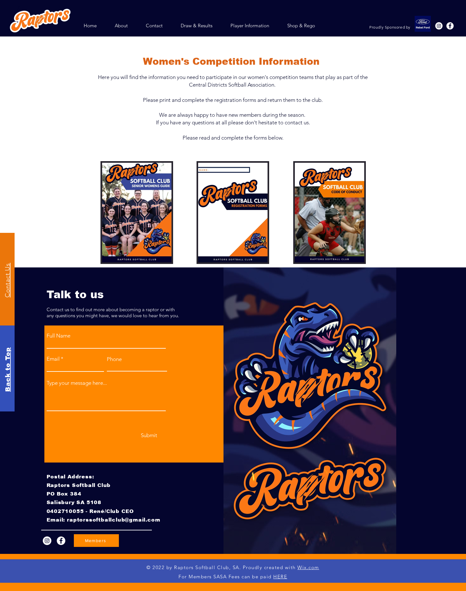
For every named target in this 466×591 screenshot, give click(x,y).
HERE (280, 577)
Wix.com (308, 567)
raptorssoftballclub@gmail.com (113, 519)
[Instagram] (47, 540)
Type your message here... (77, 383)
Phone (114, 359)
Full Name (58, 335)
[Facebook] (61, 540)
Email (53, 359)
